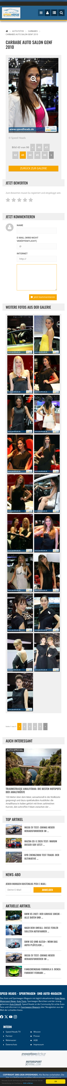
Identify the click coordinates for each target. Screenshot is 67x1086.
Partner (9, 1036)
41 (46, 147)
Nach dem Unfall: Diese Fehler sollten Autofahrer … (41, 929)
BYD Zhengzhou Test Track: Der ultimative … (41, 856)
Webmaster (11, 1040)
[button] (12, 95)
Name (20, 225)
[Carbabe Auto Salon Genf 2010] (20, 335)
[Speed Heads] (11, 12)
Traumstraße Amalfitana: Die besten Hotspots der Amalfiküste (33, 790)
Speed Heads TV (13, 1031)
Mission (37, 1031)
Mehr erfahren (28, 1083)
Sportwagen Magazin (30, 1007)
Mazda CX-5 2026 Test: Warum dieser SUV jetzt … (40, 843)
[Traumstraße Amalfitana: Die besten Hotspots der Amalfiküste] (33, 766)
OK (55, 1081)
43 (22, 155)
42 (15, 155)
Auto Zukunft (15, 1004)
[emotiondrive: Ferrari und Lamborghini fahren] (33, 1054)
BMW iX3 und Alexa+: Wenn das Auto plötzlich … (41, 943)
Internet (22, 253)
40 (39, 147)
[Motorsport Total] (33, 1063)
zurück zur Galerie (33, 168)
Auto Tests (21, 1001)
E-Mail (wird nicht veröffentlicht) (27, 239)
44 (30, 155)
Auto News (60, 998)
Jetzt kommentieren (44, 297)
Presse (37, 1036)
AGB (36, 1040)
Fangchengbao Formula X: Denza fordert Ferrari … (42, 970)
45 (37, 155)
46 (44, 155)
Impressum (39, 1044)
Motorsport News (8, 1001)
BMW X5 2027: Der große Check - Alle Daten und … (42, 915)
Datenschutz (11, 1044)
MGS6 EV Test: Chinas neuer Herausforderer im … (39, 829)
